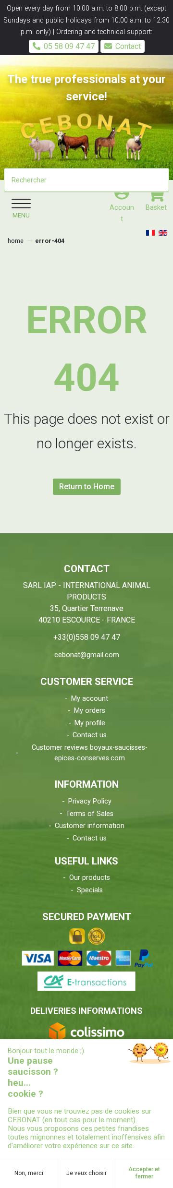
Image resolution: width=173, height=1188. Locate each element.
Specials (90, 890)
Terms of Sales (89, 814)
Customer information (89, 826)
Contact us (90, 735)
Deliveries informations (86, 1011)
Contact (128, 46)
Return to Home (86, 486)
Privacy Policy (89, 801)
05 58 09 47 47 (69, 46)
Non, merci (28, 1173)
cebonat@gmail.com (86, 655)
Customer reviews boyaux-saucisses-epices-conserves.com (90, 753)
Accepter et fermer (144, 1172)
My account (89, 699)
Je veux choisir (86, 1173)
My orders (89, 711)
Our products (89, 878)
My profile (89, 723)
